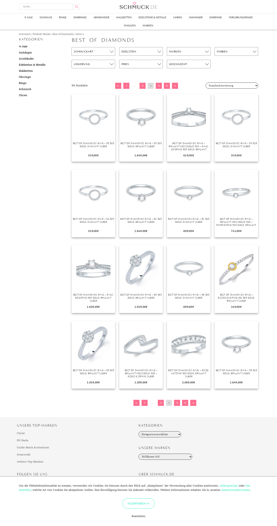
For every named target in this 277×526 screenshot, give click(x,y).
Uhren (177, 17)
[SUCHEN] (77, 7)
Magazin (130, 25)
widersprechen (228, 485)
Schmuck (46, 17)
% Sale (29, 17)
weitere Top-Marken (30, 461)
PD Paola (22, 440)
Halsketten (124, 17)
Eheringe (215, 17)
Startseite (25, 34)
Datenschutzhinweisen (235, 490)
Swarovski (23, 454)
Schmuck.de (138, 5)
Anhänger (196, 17)
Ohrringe (80, 17)
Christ (21, 433)
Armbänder (101, 17)
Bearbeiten (138, 516)
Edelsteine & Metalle (152, 17)
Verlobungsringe (241, 17)
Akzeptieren (136, 503)
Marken (148, 25)
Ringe (63, 17)
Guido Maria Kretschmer (33, 447)
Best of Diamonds (63, 34)
